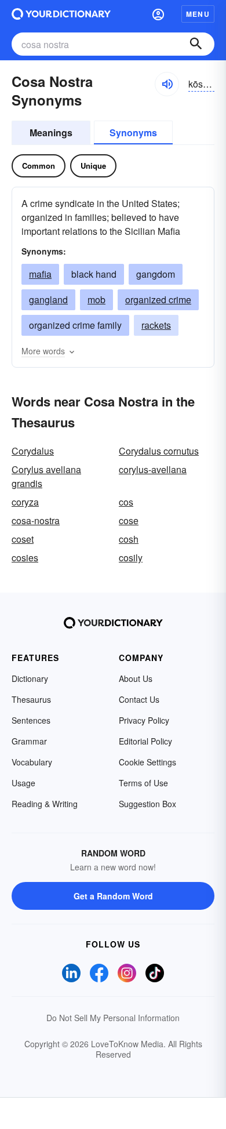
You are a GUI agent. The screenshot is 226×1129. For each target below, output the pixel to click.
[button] (158, 14)
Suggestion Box (147, 803)
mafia (40, 274)
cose (128, 520)
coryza (25, 502)
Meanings (51, 132)
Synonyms (133, 132)
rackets (156, 325)
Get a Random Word (113, 896)
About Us (135, 678)
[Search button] (195, 44)
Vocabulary (32, 762)
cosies (25, 557)
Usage (23, 783)
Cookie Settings (147, 762)
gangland (48, 299)
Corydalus (33, 451)
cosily (131, 557)
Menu (198, 14)
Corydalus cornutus (159, 451)
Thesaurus (31, 699)
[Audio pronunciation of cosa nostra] (167, 84)
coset (23, 539)
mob (96, 299)
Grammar (29, 741)
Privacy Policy (144, 720)
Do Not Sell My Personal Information (113, 1017)
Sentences (31, 720)
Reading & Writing (45, 803)
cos (126, 502)
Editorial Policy (145, 741)
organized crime (158, 299)
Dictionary (30, 678)
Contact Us (139, 699)
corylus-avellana (153, 469)
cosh (128, 539)
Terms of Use (143, 783)
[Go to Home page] (61, 14)
